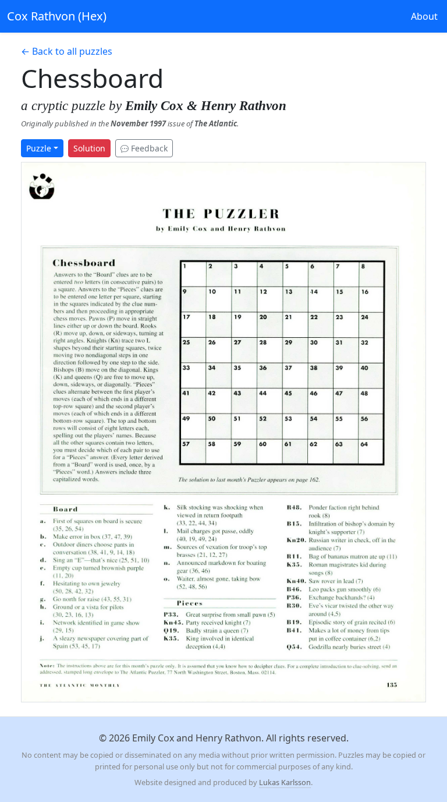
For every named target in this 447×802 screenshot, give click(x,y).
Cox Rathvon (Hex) (57, 16)
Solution (89, 148)
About (424, 16)
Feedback (148, 148)
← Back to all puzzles (66, 51)
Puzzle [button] (38, 148)
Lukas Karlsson (285, 782)
